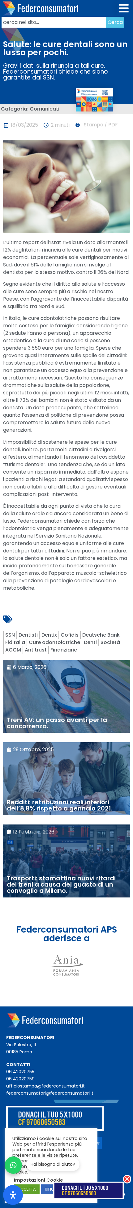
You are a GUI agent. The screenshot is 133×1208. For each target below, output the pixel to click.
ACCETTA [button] (27, 1189)
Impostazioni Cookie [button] (38, 1180)
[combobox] (54, 22)
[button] (124, 8)
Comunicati (44, 108)
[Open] (13, 1195)
